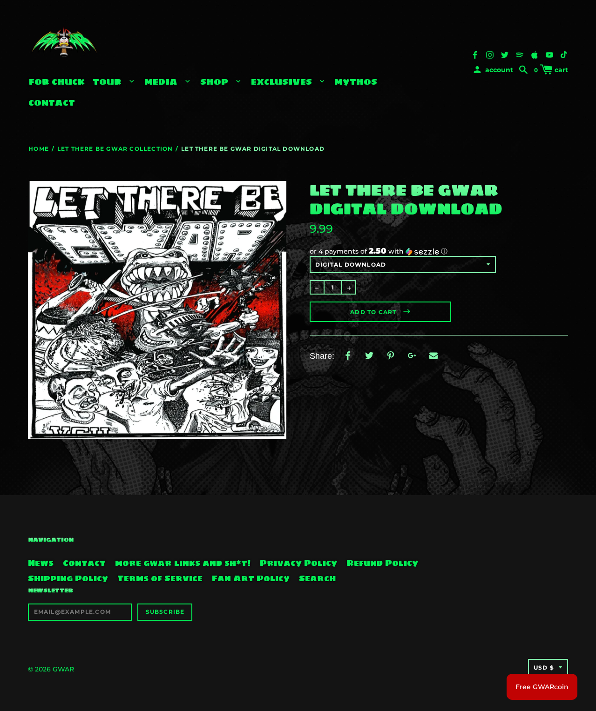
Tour (108, 81)
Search (317, 578)
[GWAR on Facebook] (475, 54)
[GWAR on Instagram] (490, 54)
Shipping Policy (68, 578)
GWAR (63, 669)
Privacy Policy (298, 563)
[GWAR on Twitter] (504, 54)
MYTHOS (355, 81)
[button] (439, 251)
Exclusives (282, 81)
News (41, 563)
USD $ (544, 667)
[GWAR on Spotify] (519, 54)
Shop (215, 81)
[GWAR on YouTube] (549, 54)
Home (38, 148)
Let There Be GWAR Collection (115, 148)
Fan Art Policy (251, 578)
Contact (51, 102)
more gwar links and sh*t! (183, 563)
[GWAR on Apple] (534, 54)
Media (162, 81)
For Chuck (57, 81)
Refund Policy (382, 563)
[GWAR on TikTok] (564, 54)
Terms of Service (160, 578)
